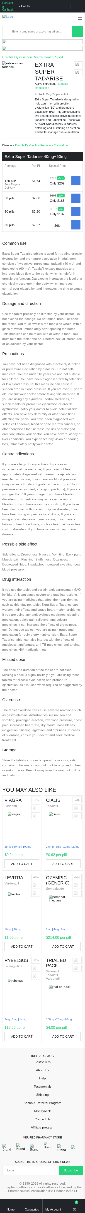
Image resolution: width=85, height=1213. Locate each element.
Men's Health (43, 57)
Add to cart (22, 864)
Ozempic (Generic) (58, 880)
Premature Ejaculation (54, 145)
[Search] (77, 31)
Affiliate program (42, 1127)
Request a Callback (8, 6)
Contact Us (43, 1119)
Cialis (53, 800)
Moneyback (42, 1111)
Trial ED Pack (56, 963)
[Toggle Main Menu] (80, 19)
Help (42, 1078)
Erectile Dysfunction (17, 57)
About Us (42, 1070)
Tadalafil (63, 83)
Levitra (14, 877)
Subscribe (71, 1170)
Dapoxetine (42, 88)
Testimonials (42, 1086)
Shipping (42, 1094)
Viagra (13, 800)
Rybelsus (16, 960)
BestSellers (42, 1062)
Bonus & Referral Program (42, 1103)
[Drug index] (7, 31)
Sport (59, 57)
